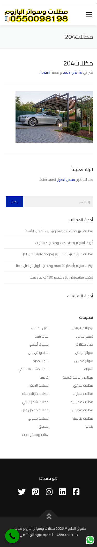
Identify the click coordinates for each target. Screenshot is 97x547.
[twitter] (22, 492)
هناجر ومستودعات (35, 434)
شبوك (88, 369)
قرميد (44, 377)
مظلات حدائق (83, 385)
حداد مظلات (84, 344)
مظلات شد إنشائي (35, 401)
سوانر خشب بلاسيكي (33, 369)
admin (45, 73)
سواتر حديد (41, 360)
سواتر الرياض (84, 352)
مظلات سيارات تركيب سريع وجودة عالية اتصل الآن (57, 254)
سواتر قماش (83, 360)
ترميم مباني (84, 336)
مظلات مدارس (82, 410)
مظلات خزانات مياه (35, 393)
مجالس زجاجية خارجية (78, 377)
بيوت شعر (41, 336)
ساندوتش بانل (38, 352)
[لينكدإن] (62, 492)
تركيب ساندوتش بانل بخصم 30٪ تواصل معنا (61, 277)
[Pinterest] (35, 492)
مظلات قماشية (81, 401)
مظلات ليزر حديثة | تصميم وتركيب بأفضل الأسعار (58, 231)
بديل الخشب (40, 328)
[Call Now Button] (12, 536)
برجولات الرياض (82, 328)
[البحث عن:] (58, 202)
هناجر (89, 426)
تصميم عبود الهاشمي (36, 534)
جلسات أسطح (39, 344)
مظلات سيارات (83, 393)
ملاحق (44, 426)
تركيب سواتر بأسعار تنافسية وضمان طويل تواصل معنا (54, 265)
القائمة (89, 15)
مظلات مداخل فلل (35, 410)
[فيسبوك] (76, 492)
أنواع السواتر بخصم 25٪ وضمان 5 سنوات (64, 242)
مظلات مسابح (38, 418)
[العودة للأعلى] (48, 517)
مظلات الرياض (38, 385)
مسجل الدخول (66, 180)
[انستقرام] (49, 492)
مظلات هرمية (83, 418)
